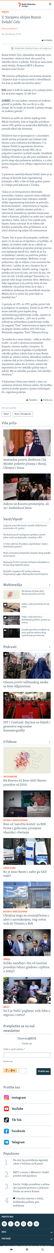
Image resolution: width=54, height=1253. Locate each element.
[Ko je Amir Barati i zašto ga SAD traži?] (27, 851)
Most (6, 1007)
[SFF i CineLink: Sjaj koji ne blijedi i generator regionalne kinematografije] (27, 705)
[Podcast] (27, 1249)
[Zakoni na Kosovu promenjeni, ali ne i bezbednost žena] (27, 486)
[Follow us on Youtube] (17, 1224)
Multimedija (12, 585)
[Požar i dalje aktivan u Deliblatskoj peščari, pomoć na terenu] (11, 620)
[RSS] (30, 1224)
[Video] (11, 1249)
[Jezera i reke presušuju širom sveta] (11, 607)
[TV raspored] (36, 1224)
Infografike (10, 777)
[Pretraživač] (42, 1249)
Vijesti (5, 12)
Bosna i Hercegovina (15, 820)
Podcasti (9, 647)
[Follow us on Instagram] (23, 1224)
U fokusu (10, 742)
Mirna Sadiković (9, 29)
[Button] (46, 40)
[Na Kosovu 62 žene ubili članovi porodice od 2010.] (11, 594)
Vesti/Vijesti (12, 519)
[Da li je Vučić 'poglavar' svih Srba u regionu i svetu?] (27, 990)
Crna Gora (9, 868)
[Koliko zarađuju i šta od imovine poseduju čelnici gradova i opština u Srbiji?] (27, 942)
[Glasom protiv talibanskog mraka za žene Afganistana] (27, 665)
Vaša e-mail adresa (14, 1049)
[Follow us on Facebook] (4, 1224)
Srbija (6, 959)
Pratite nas (43, 1071)
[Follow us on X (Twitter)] (10, 1224)
